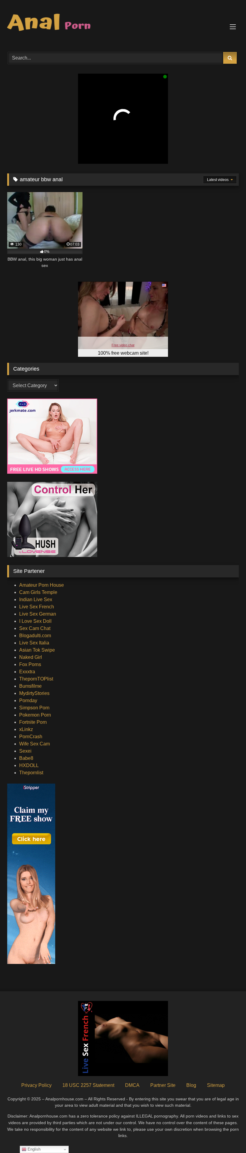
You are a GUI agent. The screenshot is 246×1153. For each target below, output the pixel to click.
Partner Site (163, 1085)
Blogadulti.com (35, 635)
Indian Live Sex (35, 599)
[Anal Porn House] (123, 24)
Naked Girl (30, 657)
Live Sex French (36, 606)
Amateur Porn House (41, 585)
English (33, 1149)
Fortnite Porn (33, 722)
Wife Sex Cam (34, 743)
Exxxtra (27, 671)
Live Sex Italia (34, 642)
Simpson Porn (34, 707)
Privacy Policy (36, 1085)
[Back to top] (227, 1135)
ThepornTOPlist (36, 678)
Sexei (25, 751)
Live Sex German (37, 613)
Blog (191, 1085)
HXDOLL (29, 765)
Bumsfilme (30, 686)
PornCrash (30, 736)
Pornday (28, 700)
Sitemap (216, 1085)
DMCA (132, 1085)
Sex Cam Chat (34, 628)
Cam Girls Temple (38, 592)
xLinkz (26, 729)
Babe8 (26, 758)
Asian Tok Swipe (37, 650)
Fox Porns (30, 664)
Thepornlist (31, 772)
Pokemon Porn (35, 714)
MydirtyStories (34, 693)
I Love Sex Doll (35, 621)
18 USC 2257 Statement (88, 1085)
